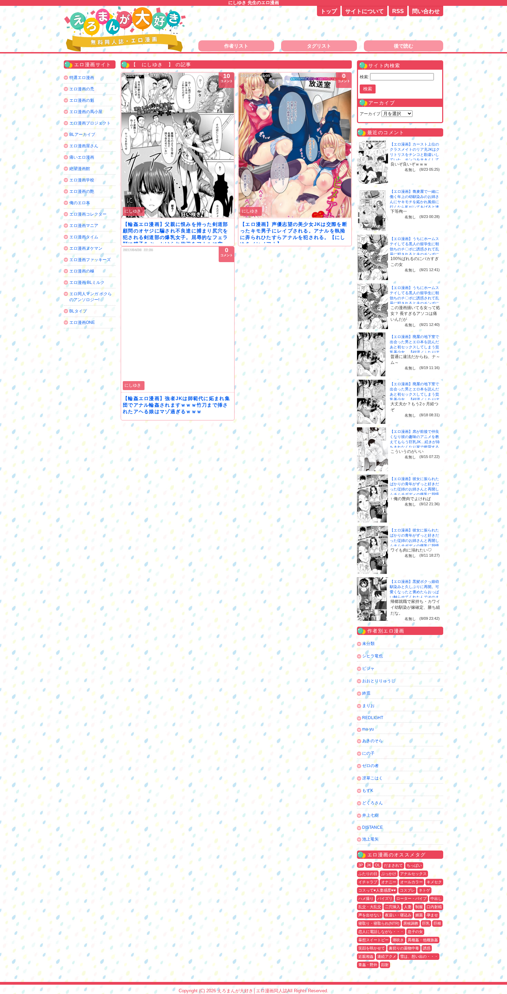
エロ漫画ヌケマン (85, 248)
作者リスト (236, 46)
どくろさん (372, 803)
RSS (398, 11)
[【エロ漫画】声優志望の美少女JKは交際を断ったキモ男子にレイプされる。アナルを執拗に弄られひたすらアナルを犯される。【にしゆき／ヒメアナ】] (295, 145)
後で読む (403, 46)
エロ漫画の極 (81, 271)
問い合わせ (426, 11)
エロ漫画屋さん (83, 145)
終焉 (366, 693)
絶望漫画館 (79, 168)
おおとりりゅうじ (378, 681)
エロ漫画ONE (82, 322)
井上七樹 (370, 815)
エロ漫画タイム (83, 237)
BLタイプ (78, 311)
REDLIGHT (372, 718)
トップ (328, 11)
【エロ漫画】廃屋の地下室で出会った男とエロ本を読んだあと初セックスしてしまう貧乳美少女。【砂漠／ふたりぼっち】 (414, 347)
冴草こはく (372, 778)
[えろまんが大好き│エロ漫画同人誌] (126, 9)
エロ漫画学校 (81, 180)
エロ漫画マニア (83, 225)
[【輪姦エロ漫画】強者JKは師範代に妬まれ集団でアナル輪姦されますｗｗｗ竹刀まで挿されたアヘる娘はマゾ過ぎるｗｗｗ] (177, 319)
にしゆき (133, 211)
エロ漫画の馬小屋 (85, 111)
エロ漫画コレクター (88, 214)
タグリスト (319, 46)
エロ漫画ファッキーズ (90, 259)
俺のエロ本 (79, 202)
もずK (367, 790)
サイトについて (364, 11)
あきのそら (372, 741)
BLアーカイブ (82, 134)
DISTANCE (372, 827)
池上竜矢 (370, 839)
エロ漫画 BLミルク (87, 282)
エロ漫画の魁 (81, 100)
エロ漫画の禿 (81, 89)
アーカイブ (370, 113)
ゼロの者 (370, 766)
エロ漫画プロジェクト (90, 123)
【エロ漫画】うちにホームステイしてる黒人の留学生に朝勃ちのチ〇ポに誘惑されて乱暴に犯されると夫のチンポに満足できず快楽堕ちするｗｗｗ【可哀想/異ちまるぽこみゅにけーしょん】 (415, 254)
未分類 (368, 644)
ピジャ (368, 668)
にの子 (368, 753)
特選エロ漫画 (81, 77)
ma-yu (368, 729)
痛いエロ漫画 (81, 157)
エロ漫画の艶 (81, 191)
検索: (364, 76)
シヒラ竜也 (372, 656)
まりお (368, 706)
